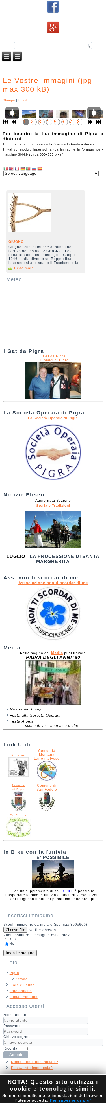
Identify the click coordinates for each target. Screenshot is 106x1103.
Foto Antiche (21, 991)
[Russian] (34, 169)
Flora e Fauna (22, 985)
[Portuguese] (28, 169)
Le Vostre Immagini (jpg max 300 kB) (47, 84)
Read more (24, 268)
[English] (11, 169)
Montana (47, 755)
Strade (22, 979)
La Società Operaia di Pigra (53, 418)
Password (12, 1026)
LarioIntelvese (47, 759)
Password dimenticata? (32, 1068)
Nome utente (14, 1015)
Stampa (9, 100)
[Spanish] (39, 169)
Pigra (14, 973)
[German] (22, 169)
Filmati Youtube (24, 997)
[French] (17, 169)
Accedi (15, 1055)
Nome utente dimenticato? (34, 1062)
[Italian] (5, 169)
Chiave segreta (17, 1037)
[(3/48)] (45, 116)
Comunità (46, 751)
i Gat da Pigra (53, 356)
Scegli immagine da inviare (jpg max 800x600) (45, 925)
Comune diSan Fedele (46, 788)
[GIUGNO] (43, 214)
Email (22, 100)
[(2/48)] (28, 116)
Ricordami (12, 1048)
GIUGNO (16, 242)
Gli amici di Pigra (53, 360)
